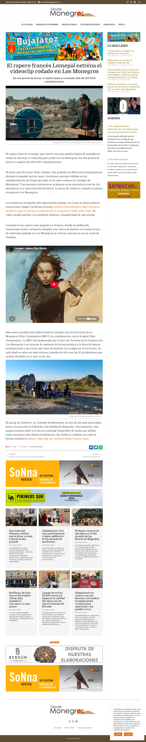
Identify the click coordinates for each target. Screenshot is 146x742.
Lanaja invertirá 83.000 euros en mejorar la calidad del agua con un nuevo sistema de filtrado (53, 599)
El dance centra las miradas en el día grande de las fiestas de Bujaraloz (87, 534)
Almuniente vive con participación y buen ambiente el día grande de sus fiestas (53, 536)
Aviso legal (57, 728)
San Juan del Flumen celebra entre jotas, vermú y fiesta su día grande (20, 536)
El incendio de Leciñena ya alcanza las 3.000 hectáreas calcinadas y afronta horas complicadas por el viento (123, 74)
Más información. (120, 151)
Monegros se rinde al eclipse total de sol (119, 61)
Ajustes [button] (118, 734)
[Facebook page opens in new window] (127, 2)
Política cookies (69, 728)
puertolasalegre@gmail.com (50, 2)
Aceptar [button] (128, 734)
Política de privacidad (85, 728)
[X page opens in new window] (131, 2)
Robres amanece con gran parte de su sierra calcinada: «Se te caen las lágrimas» (123, 87)
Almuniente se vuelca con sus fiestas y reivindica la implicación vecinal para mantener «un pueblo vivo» (87, 601)
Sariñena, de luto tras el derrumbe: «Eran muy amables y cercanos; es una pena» (20, 599)
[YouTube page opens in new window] (134, 2)
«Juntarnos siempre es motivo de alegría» (120, 52)
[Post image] (21, 517)
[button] (91, 447)
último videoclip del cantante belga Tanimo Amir (58, 438)
